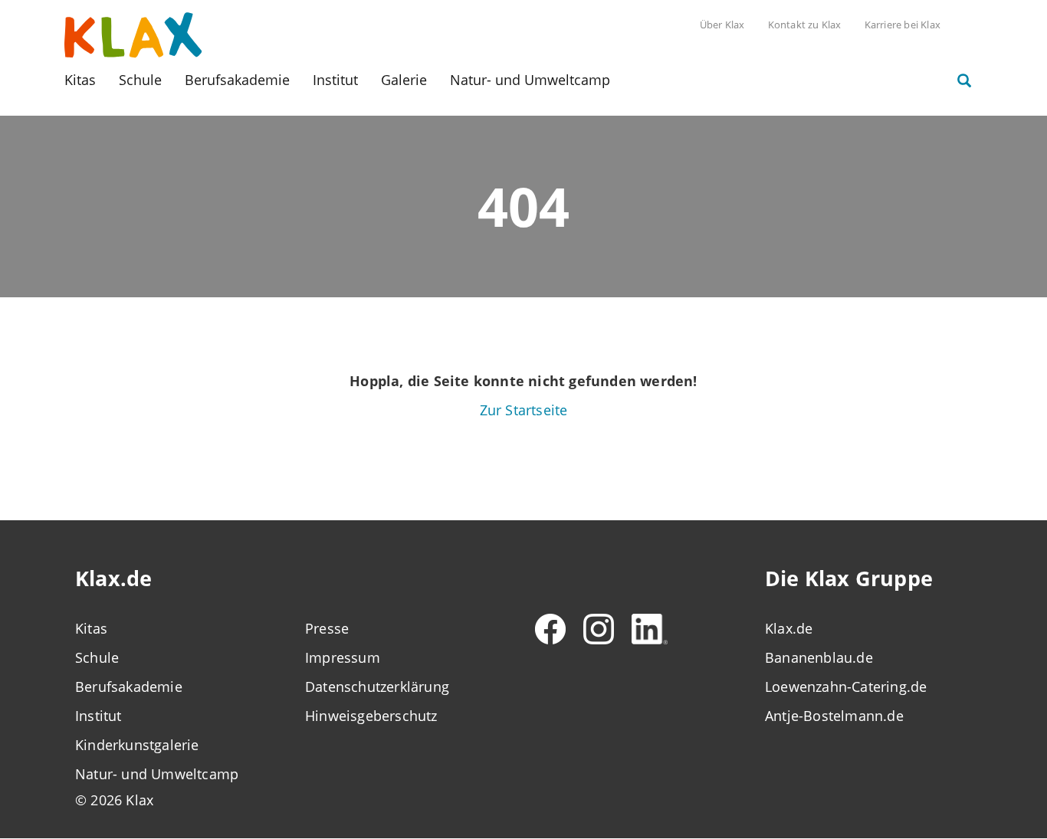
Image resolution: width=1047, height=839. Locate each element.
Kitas (80, 79)
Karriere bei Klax (902, 24)
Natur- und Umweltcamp (530, 79)
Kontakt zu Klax (805, 24)
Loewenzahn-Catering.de (846, 686)
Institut (335, 79)
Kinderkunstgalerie (137, 745)
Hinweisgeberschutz (371, 715)
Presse (327, 628)
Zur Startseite (524, 410)
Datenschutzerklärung (377, 686)
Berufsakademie (237, 79)
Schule (140, 79)
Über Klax (722, 24)
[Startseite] (133, 34)
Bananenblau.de (819, 657)
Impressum (342, 657)
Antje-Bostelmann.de (834, 715)
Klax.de (788, 628)
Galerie (404, 79)
